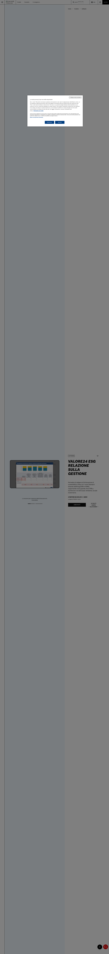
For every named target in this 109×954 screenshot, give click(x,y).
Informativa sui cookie (38, 110)
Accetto (60, 122)
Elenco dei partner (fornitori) (36, 117)
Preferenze (49, 122)
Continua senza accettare (75, 97)
